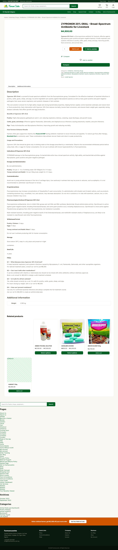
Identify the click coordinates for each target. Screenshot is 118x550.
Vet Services (4, 484)
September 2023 (5, 500)
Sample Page (4, 463)
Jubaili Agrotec (69, 77)
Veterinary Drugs (14, 17)
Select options (46, 353)
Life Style (3, 516)
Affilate (2, 416)
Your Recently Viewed (7, 491)
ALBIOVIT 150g (12, 384)
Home (69, 12)
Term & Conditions (6, 477)
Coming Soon (4, 430)
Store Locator (111, 1)
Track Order (103, 1)
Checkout (3, 427)
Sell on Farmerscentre (109, 12)
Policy (2, 456)
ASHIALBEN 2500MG (67, 346)
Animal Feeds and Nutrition (9, 508)
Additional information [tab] (24, 86)
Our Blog (98, 12)
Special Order (82, 12)
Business (3, 513)
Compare (3, 432)
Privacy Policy (4, 458)
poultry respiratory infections (93, 74)
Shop (74, 12)
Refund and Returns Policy (8, 461)
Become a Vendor (6, 418)
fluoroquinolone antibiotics (102, 72)
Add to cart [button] (99, 353)
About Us (3, 413)
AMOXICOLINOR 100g (94, 346)
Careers (2, 422)
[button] (86, 56)
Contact (91, 12)
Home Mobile (4, 446)
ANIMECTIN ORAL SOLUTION (43, 346)
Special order (4, 473)
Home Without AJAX (6, 448)
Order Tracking (5, 453)
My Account (94, 537)
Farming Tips (4, 515)
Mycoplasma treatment (78, 74)
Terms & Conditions (6, 479)
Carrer (2, 423)
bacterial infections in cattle (71, 72)
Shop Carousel (5, 470)
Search (73, 6)
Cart (1, 425)
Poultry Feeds (4, 509)
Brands (2, 420)
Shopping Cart (5, 472)
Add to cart (75, 49)
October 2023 (4, 498)
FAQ (1, 441)
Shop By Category (9, 12)
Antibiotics (23, 17)
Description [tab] (11, 86)
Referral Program (5, 460)
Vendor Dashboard (6, 482)
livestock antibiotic (66, 74)
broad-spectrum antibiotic (87, 72)
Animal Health (4, 511)
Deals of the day (5, 439)
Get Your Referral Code (78, 521)
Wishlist (2, 486)
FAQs (1, 442)
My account (4, 449)
